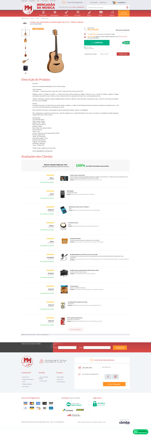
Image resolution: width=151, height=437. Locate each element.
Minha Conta (60, 379)
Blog (38, 0)
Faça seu (72, 7)
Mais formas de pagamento (123, 30)
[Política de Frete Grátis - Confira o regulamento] (75, 334)
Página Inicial (24, 0)
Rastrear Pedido (61, 381)
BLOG (23, 381)
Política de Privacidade (27, 379)
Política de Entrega (26, 384)
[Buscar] (124, 7)
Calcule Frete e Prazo (91, 54)
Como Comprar (44, 0)
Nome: (56, 347)
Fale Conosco (53, 0)
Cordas (32, 18)
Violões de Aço (44, 18)
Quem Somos (32, 0)
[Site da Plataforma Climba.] (124, 422)
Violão (37, 18)
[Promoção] (40, 29)
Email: (81, 347)
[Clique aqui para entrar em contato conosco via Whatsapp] (140, 431)
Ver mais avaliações (75, 329)
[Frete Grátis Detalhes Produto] (89, 47)
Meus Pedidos (60, 377)
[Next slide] (26, 73)
